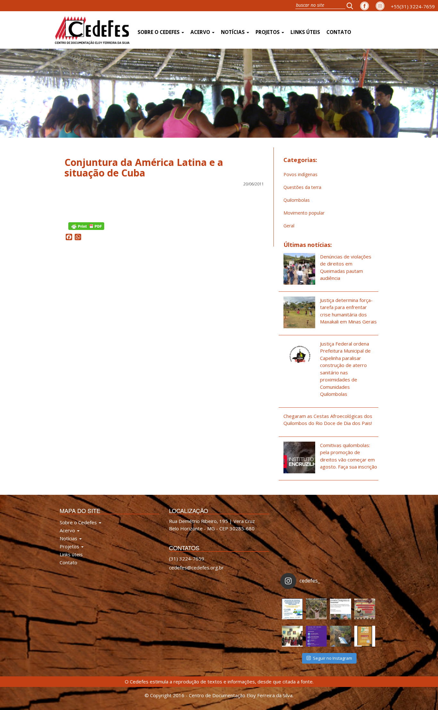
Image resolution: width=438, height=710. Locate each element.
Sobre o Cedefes (159, 32)
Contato (338, 32)
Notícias (233, 32)
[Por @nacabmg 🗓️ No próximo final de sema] (292, 609)
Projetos (268, 32)
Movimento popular (303, 213)
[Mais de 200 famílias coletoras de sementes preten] (316, 609)
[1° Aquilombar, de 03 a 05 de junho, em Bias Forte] (364, 609)
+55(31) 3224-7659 (413, 6)
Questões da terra (302, 187)
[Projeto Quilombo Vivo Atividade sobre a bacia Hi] (340, 636)
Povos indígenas (300, 174)
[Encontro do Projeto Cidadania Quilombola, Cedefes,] (292, 636)
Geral (288, 226)
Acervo (200, 32)
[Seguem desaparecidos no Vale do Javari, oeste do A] (340, 609)
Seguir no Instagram (332, 658)
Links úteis (305, 32)
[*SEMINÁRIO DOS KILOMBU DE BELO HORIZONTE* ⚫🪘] (364, 636)
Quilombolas (296, 200)
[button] (352, 5)
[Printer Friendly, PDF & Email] (86, 226)
